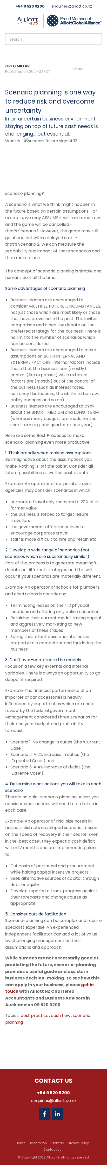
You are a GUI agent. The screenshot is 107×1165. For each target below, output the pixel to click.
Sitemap (57, 1143)
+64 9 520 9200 (30, 6)
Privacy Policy (78, 1143)
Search (95, 39)
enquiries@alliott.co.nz (71, 6)
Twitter (70, 1114)
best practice (35, 1015)
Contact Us (52, 1149)
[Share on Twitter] (100, 69)
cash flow (61, 1015)
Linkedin (57, 1114)
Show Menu (8, 20)
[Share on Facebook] (93, 69)
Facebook (44, 1114)
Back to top (38, 1143)
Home (20, 1143)
